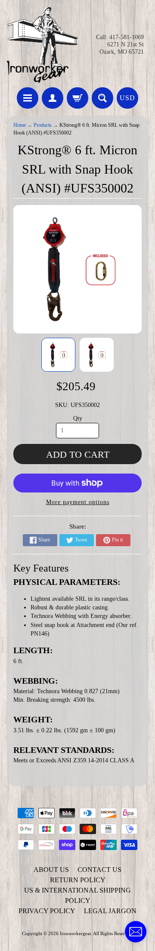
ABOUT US (51, 869)
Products (43, 125)
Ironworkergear (75, 933)
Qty (77, 418)
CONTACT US (99, 869)
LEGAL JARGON (110, 910)
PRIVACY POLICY (47, 910)
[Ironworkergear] (42, 45)
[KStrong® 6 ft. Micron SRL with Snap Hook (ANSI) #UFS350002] (58, 355)
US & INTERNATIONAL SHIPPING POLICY (77, 895)
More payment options (77, 502)
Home (19, 125)
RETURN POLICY (77, 880)
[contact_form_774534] (135, 931)
